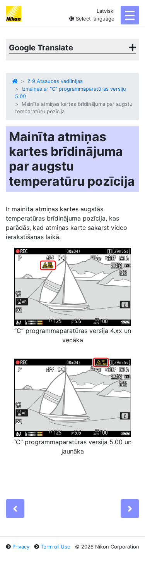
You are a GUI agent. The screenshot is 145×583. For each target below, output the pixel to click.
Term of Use (55, 546)
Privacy (20, 546)
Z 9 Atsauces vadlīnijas (55, 81)
